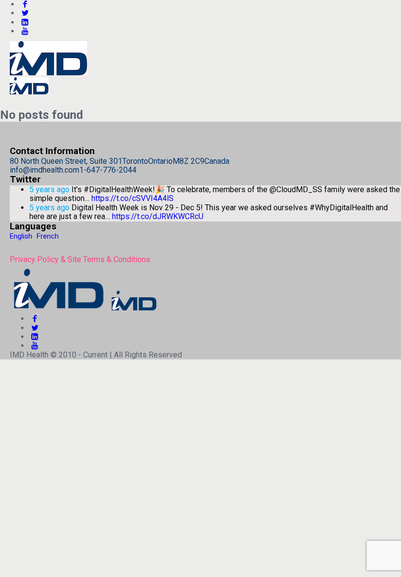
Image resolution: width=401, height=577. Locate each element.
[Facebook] (34, 318)
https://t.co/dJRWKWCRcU (157, 216)
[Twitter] (25, 13)
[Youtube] (25, 31)
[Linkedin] (25, 22)
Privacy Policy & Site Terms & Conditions (80, 259)
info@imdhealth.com (44, 170)
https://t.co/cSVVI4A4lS (132, 198)
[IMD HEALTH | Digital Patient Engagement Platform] (84, 309)
